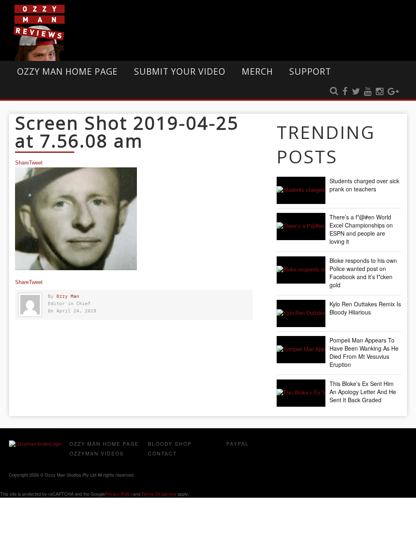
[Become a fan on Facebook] (345, 91)
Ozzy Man (67, 296)
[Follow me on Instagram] (380, 91)
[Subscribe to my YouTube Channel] (368, 91)
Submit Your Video (179, 71)
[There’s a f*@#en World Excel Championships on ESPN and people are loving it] (301, 226)
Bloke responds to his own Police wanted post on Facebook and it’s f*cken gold (363, 272)
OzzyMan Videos (96, 453)
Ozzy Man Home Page (67, 71)
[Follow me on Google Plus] (393, 91)
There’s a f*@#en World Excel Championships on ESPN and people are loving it (361, 229)
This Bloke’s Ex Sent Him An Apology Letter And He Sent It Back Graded (362, 391)
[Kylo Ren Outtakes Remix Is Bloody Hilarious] (301, 313)
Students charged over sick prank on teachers (364, 185)
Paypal (237, 443)
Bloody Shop (170, 443)
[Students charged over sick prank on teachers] (301, 190)
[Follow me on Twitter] (356, 91)
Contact (162, 453)
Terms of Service (158, 493)
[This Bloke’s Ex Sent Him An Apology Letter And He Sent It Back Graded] (301, 393)
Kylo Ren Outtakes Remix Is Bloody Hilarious (365, 308)
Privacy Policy (119, 493)
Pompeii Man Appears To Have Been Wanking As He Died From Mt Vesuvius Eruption (364, 352)
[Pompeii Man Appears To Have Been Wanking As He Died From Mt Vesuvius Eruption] (301, 349)
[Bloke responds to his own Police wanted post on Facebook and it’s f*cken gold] (301, 270)
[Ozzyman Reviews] (35, 444)
